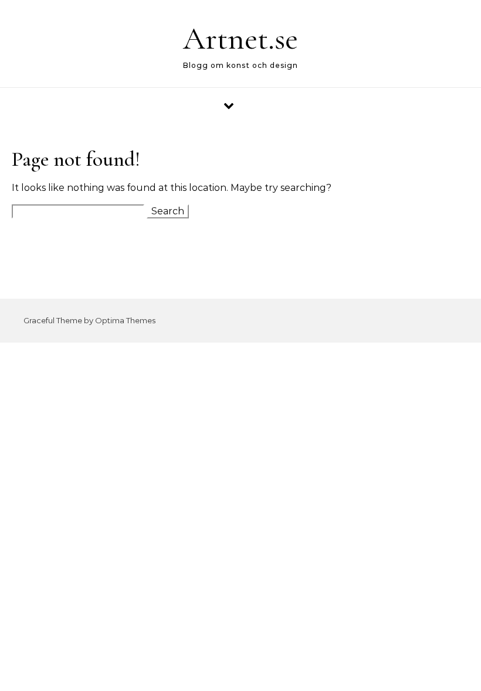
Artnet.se (240, 38)
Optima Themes (125, 320)
